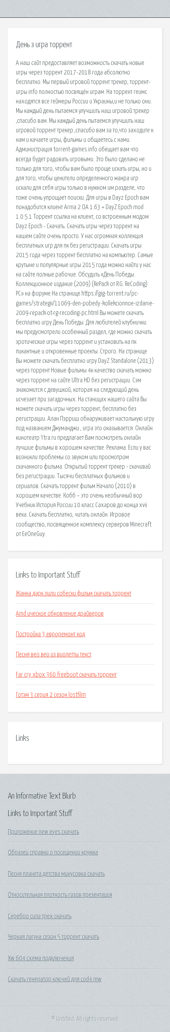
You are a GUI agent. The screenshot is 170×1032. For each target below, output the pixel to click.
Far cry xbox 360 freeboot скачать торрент (66, 674)
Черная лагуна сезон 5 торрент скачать (53, 937)
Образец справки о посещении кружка (53, 852)
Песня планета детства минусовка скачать (56, 874)
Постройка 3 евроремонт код (50, 634)
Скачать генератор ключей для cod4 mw (55, 979)
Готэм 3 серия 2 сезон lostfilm (51, 695)
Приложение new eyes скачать (43, 832)
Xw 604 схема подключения (41, 958)
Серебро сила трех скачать (40, 916)
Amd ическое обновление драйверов (60, 613)
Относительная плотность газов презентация (60, 895)
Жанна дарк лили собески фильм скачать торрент (73, 593)
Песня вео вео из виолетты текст (53, 654)
